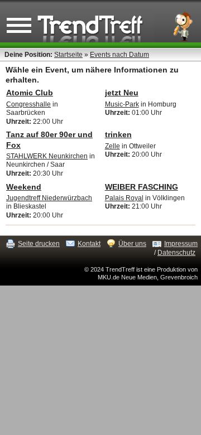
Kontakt (89, 244)
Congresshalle (28, 104)
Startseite (68, 55)
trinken (118, 134)
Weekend (23, 186)
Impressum (181, 244)
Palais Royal (124, 198)
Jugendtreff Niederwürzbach (49, 198)
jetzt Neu (121, 92)
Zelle (112, 146)
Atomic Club (29, 92)
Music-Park (122, 104)
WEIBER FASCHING (141, 186)
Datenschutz (176, 253)
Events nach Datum (119, 55)
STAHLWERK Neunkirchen (47, 156)
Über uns (132, 244)
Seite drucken (39, 244)
